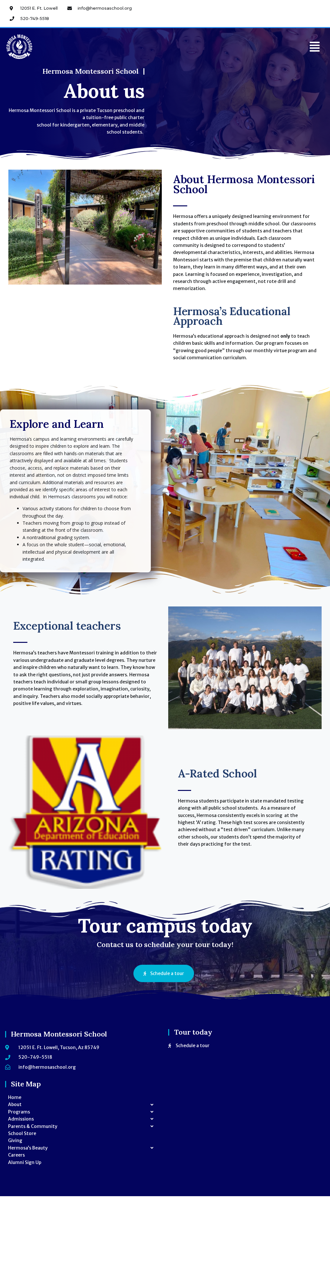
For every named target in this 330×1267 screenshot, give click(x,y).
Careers (16, 1155)
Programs (19, 1112)
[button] (315, 47)
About (15, 1104)
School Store (22, 1133)
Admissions (21, 1119)
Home (14, 1097)
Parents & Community (32, 1126)
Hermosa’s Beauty (28, 1148)
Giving (15, 1140)
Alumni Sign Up (24, 1162)
